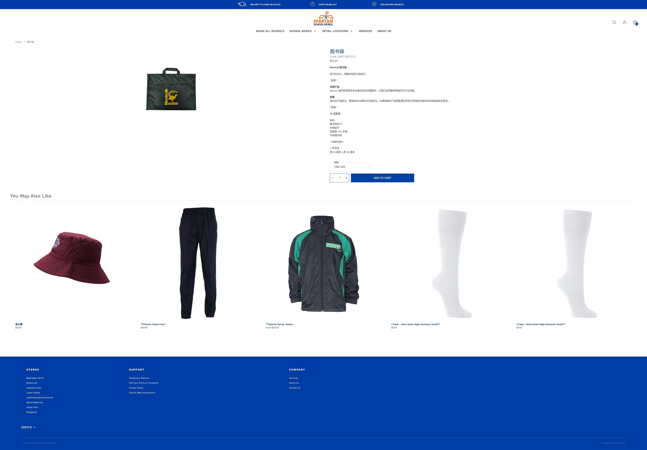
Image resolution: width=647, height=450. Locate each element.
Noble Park (32, 407)
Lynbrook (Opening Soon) (39, 397)
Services (293, 378)
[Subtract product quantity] (332, 178)
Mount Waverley (34, 402)
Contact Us (295, 387)
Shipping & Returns (139, 378)
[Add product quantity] (346, 178)
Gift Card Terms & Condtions (144, 382)
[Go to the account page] (624, 22)
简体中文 (26, 427)
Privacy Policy (136, 387)
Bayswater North (35, 378)
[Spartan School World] (323, 18)
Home (18, 42)
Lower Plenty (33, 392)
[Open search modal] (614, 22)
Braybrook (31, 382)
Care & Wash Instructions (142, 392)
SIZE (336, 162)
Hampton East (33, 387)
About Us (294, 382)
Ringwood (31, 412)
